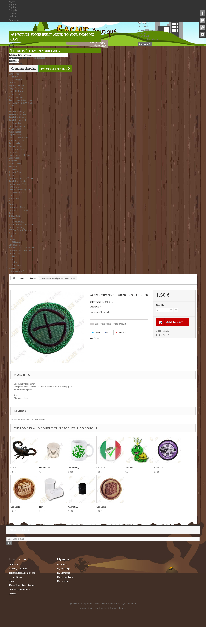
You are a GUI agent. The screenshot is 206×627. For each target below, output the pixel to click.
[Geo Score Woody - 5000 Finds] (24, 489)
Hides (11, 108)
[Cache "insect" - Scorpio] (24, 450)
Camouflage (14, 157)
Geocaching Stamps (18, 207)
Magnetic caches (16, 140)
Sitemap (12, 593)
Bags (11, 201)
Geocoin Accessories (18, 210)
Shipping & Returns (18, 568)
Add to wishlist (162, 331)
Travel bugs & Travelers (20, 99)
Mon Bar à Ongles (107, 608)
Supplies (16, 122)
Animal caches (15, 146)
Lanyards (13, 195)
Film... (42, 506)
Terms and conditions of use (22, 572)
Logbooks (13, 152)
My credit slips (63, 568)
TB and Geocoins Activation (22, 585)
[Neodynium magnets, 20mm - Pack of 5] (53, 450)
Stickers (12, 233)
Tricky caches (15, 143)
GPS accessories (16, 192)
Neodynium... (45, 467)
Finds (11, 105)
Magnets (13, 160)
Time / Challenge (17, 111)
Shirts (11, 175)
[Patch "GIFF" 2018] (168, 450)
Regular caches (16, 134)
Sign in (12, 1)
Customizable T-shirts (19, 183)
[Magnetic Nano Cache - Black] (82, 489)
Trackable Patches (17, 114)
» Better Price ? (162, 335)
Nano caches (15, 128)
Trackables (17, 79)
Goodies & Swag (16, 227)
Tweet (97, 332)
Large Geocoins (16, 88)
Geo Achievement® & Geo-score (24, 102)
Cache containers (17, 125)
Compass (13, 204)
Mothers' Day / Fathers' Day (21, 247)
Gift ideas (17, 241)
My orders (62, 564)
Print (96, 338)
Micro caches (15, 131)
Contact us (14, 20)
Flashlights (14, 198)
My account (65, 559)
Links (11, 581)
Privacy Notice (15, 576)
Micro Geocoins (16, 96)
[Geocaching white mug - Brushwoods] (82, 450)
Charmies (122, 608)
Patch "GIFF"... (160, 467)
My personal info (65, 576)
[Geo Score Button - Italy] (110, 450)
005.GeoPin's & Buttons (20, 230)
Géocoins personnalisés (20, 589)
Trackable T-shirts (17, 181)
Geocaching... (74, 467)
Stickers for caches (17, 149)
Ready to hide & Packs (19, 137)
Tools (11, 212)
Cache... (14, 467)
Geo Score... (102, 467)
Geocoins (13, 82)
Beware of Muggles (88, 608)
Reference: (95, 301)
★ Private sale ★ (17, 270)
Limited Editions (16, 91)
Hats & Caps (15, 186)
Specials (16, 264)
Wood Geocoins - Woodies (21, 224)
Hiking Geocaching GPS (19, 189)
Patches (12, 236)
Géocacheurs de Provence (21, 250)
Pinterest (122, 332)
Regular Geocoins (17, 85)
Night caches (15, 163)
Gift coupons (15, 244)
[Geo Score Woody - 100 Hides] (110, 489)
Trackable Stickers (17, 117)
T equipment (14, 215)
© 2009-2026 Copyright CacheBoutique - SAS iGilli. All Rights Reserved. (103, 603)
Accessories (18, 221)
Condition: (94, 306)
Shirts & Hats (15, 172)
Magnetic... (73, 506)
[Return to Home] (14, 278)
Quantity (160, 305)
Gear (14, 169)
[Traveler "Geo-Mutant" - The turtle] (139, 450)
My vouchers (63, 581)
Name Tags (14, 94)
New (14, 256)
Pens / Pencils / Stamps (19, 154)
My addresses (63, 572)
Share (109, 332)
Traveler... (130, 467)
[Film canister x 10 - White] (53, 489)
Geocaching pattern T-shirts (22, 178)
